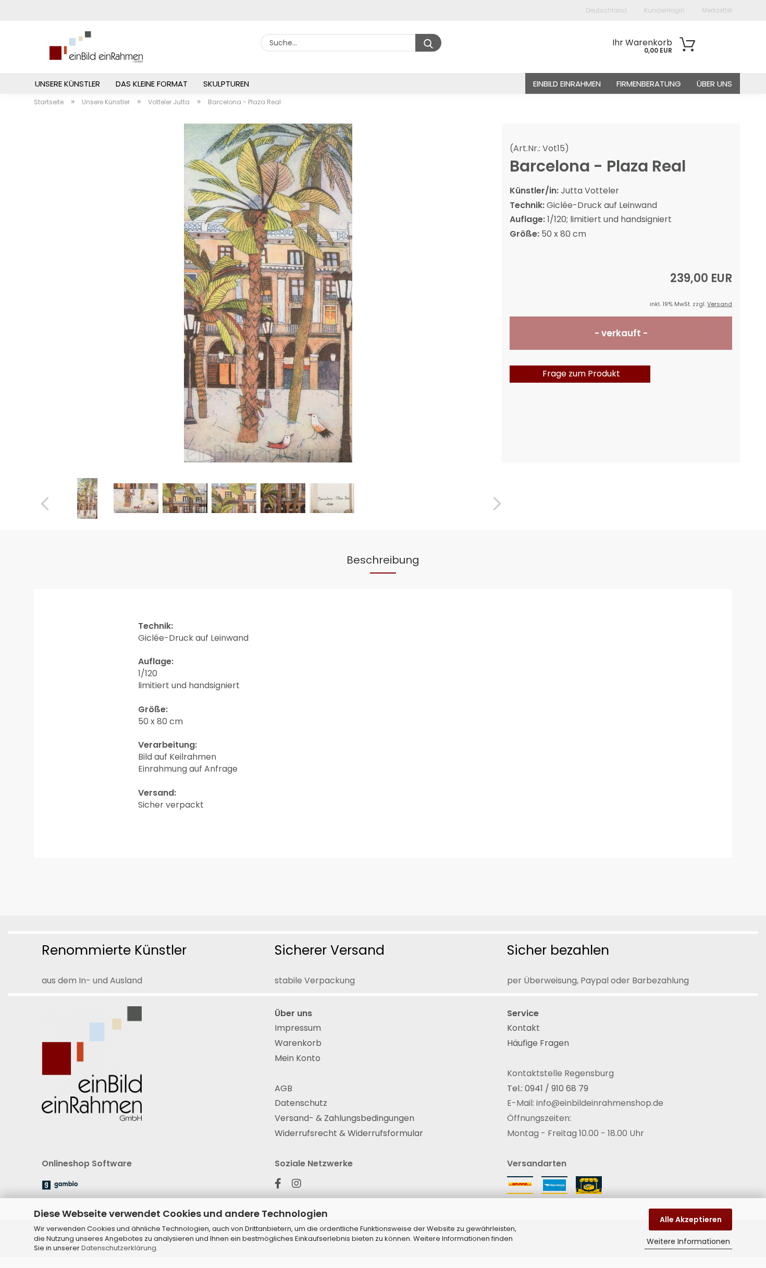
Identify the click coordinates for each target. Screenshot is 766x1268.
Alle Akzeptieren (691, 1219)
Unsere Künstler (67, 83)
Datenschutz (301, 1103)
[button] (41, 504)
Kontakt (523, 1028)
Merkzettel (716, 10)
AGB (283, 1088)
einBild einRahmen (567, 83)
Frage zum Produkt (581, 374)
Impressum (298, 1028)
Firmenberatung (648, 83)
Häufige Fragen (538, 1043)
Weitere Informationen (688, 1241)
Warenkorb (298, 1043)
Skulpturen (226, 83)
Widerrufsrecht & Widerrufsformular (349, 1133)
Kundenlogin (664, 10)
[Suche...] (428, 43)
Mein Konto (297, 1058)
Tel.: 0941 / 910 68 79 (547, 1088)
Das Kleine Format (152, 83)
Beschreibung (383, 560)
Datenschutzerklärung (118, 1248)
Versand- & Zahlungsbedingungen (344, 1118)
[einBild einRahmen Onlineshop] (75, 47)
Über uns (714, 83)
